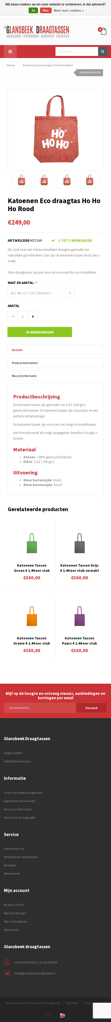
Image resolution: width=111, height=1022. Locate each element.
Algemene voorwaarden (20, 801)
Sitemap (89, 1003)
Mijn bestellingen (15, 913)
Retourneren (12, 873)
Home (11, 65)
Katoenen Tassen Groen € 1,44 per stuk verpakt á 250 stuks (32, 567)
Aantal (13, 306)
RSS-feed (72, 1003)
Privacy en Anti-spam (18, 809)
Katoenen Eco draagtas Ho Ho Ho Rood (48, 65)
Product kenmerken (25, 363)
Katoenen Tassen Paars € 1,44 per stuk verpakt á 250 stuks (79, 640)
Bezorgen (10, 865)
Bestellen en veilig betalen (21, 857)
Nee (46, 10)
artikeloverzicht (90, 72)
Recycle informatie (24, 376)
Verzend (91, 708)
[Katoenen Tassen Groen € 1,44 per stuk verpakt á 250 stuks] (32, 543)
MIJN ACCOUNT (14, 905)
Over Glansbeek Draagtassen (23, 793)
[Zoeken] (102, 51)
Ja (33, 10)
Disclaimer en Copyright (19, 817)
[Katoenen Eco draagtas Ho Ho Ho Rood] (55, 128)
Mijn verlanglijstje (15, 921)
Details (17, 350)
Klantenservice (14, 849)
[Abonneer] (55, 707)
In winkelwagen (40, 332)
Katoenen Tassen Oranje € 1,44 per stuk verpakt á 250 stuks (31, 640)
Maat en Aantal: (22, 283)
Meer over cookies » (69, 10)
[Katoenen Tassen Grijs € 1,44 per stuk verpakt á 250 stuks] (79, 543)
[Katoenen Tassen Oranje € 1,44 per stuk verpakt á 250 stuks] (32, 616)
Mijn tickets (11, 930)
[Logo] (36, 31)
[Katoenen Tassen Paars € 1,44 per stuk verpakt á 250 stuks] (79, 616)
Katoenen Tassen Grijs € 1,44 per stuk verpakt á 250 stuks (79, 567)
